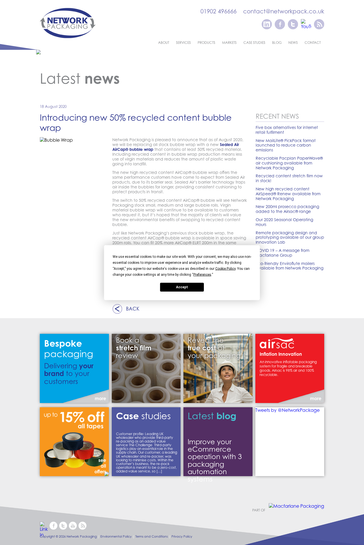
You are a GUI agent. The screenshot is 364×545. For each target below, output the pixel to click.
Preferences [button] (202, 274)
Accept (182, 287)
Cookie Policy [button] (225, 268)
